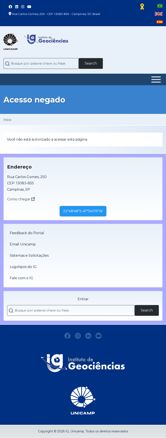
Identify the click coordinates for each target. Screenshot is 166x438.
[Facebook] (67, 336)
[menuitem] (83, 233)
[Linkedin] (88, 336)
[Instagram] (77, 336)
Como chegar (19, 199)
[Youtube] (98, 336)
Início (7, 120)
